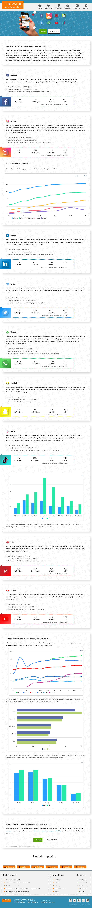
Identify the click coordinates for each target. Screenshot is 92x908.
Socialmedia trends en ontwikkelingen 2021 (18, 883)
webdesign (9, 867)
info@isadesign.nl (33, 902)
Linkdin (83, 900)
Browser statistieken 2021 (13, 880)
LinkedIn (37, 831)
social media (82, 891)
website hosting (83, 883)
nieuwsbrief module (60, 888)
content (23, 867)
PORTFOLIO (77, 8)
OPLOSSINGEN (48, 8)
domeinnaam (83, 880)
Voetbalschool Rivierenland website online (18, 891)
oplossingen (58, 875)
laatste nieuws (10, 875)
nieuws (52, 867)
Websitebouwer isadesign (13, 885)
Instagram (51, 831)
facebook (70, 900)
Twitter (58, 831)
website (57, 883)
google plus (79, 900)
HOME (40, 8)
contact (8, 831)
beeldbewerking (83, 885)
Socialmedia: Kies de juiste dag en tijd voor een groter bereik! (23, 888)
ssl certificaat (83, 888)
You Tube (87, 900)
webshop (37, 867)
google (66, 867)
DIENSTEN (59, 8)
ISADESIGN (67, 8)
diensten (81, 875)
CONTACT (86, 8)
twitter (74, 900)
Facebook (44, 831)
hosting (80, 867)
